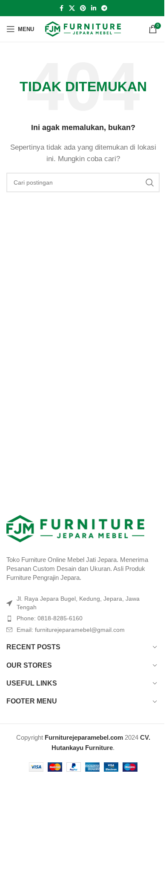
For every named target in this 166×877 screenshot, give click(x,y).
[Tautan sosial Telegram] (104, 8)
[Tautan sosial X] (71, 8)
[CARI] (150, 182)
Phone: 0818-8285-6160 (50, 618)
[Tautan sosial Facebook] (61, 8)
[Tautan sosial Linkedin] (94, 8)
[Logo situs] (83, 28)
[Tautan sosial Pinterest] (83, 8)
